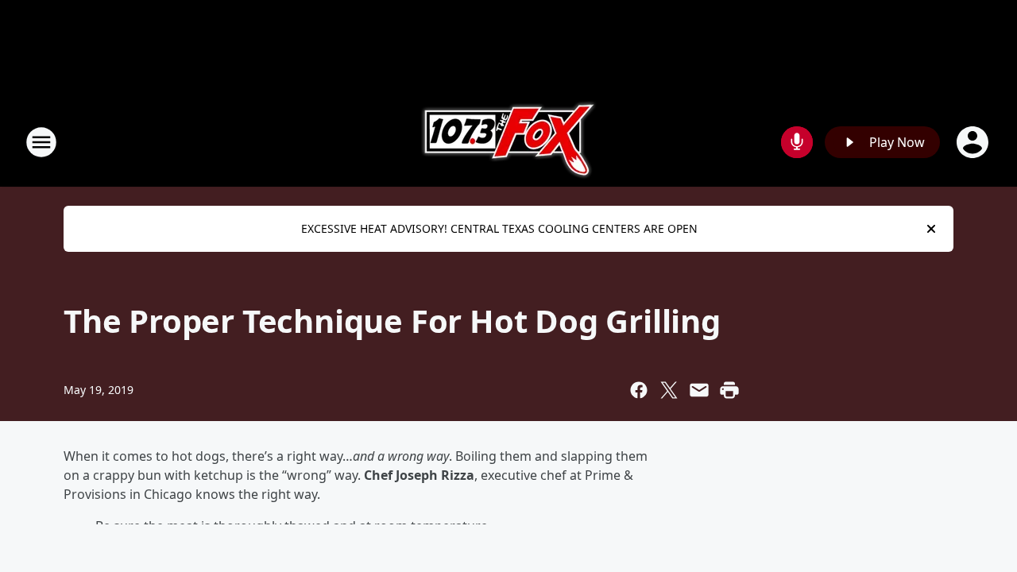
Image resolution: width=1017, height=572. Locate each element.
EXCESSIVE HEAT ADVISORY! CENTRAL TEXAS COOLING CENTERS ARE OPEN (499, 228)
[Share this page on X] (669, 390)
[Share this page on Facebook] (639, 390)
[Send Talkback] (797, 142)
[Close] (931, 228)
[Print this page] (729, 390)
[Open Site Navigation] (41, 142)
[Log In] (974, 142)
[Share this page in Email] (699, 390)
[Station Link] (508, 142)
